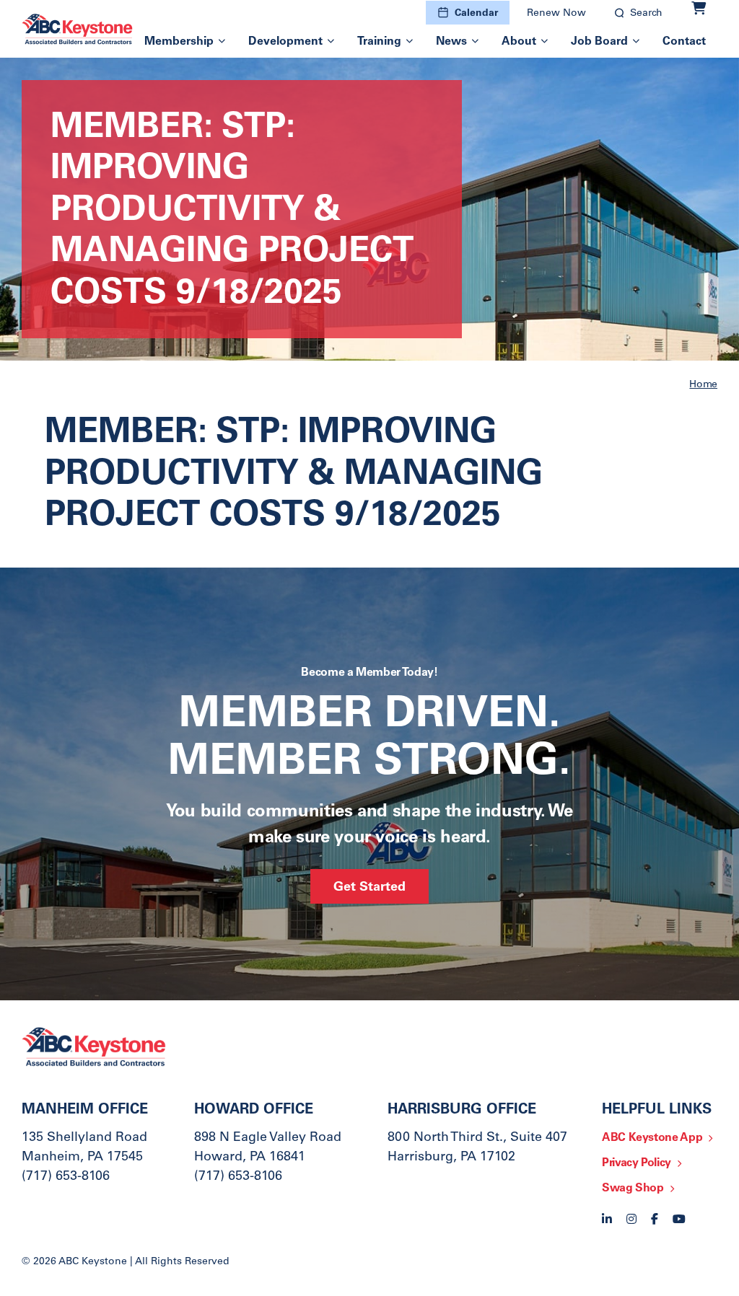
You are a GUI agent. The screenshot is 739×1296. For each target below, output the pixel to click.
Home (703, 385)
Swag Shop (633, 1188)
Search (646, 14)
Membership (179, 42)
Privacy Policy (636, 1163)
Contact (684, 42)
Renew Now (556, 14)
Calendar (476, 14)
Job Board (599, 42)
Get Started (369, 887)
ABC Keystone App (652, 1138)
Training (379, 42)
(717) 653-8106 (66, 1177)
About (519, 42)
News (451, 42)
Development (285, 42)
